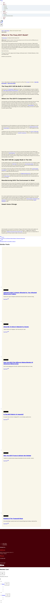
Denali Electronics (12, 153)
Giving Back (5, 7)
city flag (27, 82)
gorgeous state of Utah (34, 126)
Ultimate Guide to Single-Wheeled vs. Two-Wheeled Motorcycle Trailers (20, 293)
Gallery (4, 11)
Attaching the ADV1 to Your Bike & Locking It (8, 241)
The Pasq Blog (6, 8)
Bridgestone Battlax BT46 (25, 173)
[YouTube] (3, 565)
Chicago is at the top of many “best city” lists (14, 231)
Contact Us (5, 14)
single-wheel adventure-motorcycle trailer (10, 90)
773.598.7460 (2, 558)
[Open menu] (1, 24)
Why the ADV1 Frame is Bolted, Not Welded (17, 455)
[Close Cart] (2, 573)
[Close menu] (0, 579)
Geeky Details (4, 32)
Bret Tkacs (14, 164)
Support (3, 595)
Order (4, 18)
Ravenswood (11, 89)
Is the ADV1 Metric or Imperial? (14, 414)
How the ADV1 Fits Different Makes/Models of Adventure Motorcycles (12, 238)
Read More (6, 299)
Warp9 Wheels (6, 128)
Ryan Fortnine (7, 176)
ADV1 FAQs (4, 543)
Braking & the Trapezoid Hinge (13, 518)
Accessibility (4, 544)
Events (5, 591)
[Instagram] (1, 565)
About (3, 584)
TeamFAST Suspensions (22, 133)
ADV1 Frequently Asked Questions (8, 15)
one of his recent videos (29, 164)
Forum (4, 17)
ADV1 (4, 3)
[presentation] (21, 267)
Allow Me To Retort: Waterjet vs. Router (16, 326)
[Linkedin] (2, 565)
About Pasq (5, 5)
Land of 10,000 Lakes (34, 131)
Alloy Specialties (31, 105)
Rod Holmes (4, 38)
